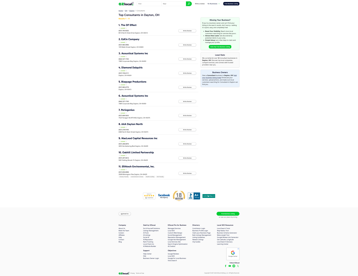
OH (126, 11)
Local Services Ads (174, 242)
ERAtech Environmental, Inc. (138, 166)
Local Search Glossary (224, 242)
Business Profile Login (200, 231)
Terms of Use (140, 273)
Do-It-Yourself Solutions (151, 228)
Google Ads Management (177, 240)
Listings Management (150, 231)
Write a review (200, 4)
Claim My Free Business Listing (220, 47)
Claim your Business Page (201, 233)
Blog (120, 242)
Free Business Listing (228, 214)
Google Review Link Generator (227, 237)
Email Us (125, 214)
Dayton (131, 11)
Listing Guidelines (198, 237)
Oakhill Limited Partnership (138, 152)
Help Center (147, 254)
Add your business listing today (219, 76)
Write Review (187, 31)
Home (121, 11)
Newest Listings (198, 240)
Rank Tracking (148, 242)
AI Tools (146, 233)
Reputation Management (177, 237)
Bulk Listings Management (201, 235)
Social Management (175, 235)
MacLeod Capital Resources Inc (139, 138)
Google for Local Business (177, 258)
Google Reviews (173, 254)
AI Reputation (148, 240)
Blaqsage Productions (133, 81)
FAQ (144, 256)
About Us (122, 228)
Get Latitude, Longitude (225, 240)
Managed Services (174, 228)
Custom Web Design (175, 233)
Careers (121, 233)
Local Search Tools (223, 228)
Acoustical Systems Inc (134, 53)
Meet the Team (124, 231)
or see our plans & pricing (228, 217)
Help (120, 237)
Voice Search (172, 261)
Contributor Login (198, 228)
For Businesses (212, 4)
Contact (121, 240)
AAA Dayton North (132, 124)
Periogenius (128, 109)
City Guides (196, 242)
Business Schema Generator (227, 233)
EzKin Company (130, 39)
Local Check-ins (148, 244)
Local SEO (171, 231)
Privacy (132, 273)
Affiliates (122, 235)
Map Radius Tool (223, 231)
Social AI (146, 237)
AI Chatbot (171, 246)
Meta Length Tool (223, 235)
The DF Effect (128, 25)
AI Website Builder (149, 246)
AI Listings (146, 235)
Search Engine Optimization (177, 244)
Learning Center (222, 244)
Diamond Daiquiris (132, 67)
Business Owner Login (151, 258)
